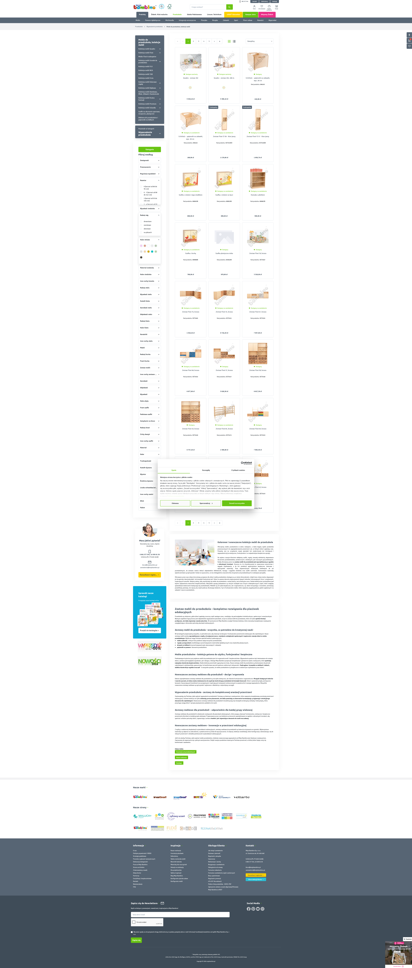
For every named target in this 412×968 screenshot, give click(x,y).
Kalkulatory (264, 1)
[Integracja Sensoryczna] (159, 816)
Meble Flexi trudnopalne (147, 57)
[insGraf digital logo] (181, 796)
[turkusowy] (152, 252)
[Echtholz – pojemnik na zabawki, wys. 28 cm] (257, 61)
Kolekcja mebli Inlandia (147, 108)
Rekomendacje (137, 884)
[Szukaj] (229, 7)
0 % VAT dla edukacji (215, 881)
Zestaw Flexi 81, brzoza (224, 429)
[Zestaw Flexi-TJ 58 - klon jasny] (224, 119)
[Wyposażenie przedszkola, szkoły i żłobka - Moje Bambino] (144, 6)
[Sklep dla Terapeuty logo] (221, 796)
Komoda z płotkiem (258, 195)
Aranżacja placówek (177, 853)
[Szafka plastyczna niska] (224, 236)
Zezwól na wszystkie (237, 503)
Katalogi (274, 1)
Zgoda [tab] (173, 470)
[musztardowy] (148, 252)
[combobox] (211, 7)
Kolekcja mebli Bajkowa (147, 88)
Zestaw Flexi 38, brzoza (257, 370)
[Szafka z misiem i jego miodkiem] (190, 178)
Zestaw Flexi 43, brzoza (257, 487)
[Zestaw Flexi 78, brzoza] (257, 236)
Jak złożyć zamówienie (215, 851)
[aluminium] (141, 252)
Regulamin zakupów (214, 856)
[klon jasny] (190, 87)
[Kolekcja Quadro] (157, 828)
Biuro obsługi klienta (255, 879)
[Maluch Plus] (142, 816)
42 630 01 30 (155, 554)
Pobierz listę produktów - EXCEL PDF (219, 884)
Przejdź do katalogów (149, 630)
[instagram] (262, 909)
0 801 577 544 (145, 554)
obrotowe (147, 229)
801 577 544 (245, 1)
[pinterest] (253, 909)
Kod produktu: (255, 84)
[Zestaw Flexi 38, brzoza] (257, 353)
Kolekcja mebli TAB (145, 74)
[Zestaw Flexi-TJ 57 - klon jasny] (257, 119)
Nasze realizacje (181, 757)
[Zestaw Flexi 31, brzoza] (224, 295)
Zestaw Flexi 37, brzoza (224, 370)
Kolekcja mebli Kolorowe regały (147, 83)
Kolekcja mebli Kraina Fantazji (146, 99)
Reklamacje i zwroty (214, 862)
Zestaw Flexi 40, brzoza (190, 429)
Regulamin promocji (214, 878)
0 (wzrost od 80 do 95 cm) (150, 187)
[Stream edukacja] (213, 816)
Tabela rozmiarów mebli (178, 859)
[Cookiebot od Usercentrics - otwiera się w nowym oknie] (242, 463)
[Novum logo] (201, 796)
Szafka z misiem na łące (224, 195)
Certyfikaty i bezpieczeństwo (142, 878)
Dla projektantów (176, 870)
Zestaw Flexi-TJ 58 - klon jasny (224, 136)
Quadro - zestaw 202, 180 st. (224, 78)
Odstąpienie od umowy (215, 867)
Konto (254, 8)
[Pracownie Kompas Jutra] (197, 816)
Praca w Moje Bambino (140, 864)
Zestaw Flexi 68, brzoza (190, 370)
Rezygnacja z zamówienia (216, 864)
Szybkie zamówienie (269, 9)
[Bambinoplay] (241, 816)
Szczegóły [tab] (206, 470)
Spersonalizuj (205, 503)
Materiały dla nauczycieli (179, 864)
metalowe (147, 225)
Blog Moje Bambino (177, 876)
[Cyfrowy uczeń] (176, 816)
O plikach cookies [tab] (238, 470)
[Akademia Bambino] (256, 816)
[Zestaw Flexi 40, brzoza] (190, 412)
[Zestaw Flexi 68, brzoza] (190, 353)
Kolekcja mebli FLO (145, 66)
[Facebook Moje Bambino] (249, 909)
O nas (135, 851)
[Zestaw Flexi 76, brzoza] (190, 295)
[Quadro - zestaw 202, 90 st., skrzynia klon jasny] (190, 61)
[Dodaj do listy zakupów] (200, 52)
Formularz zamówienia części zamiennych (221, 873)
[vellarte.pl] (241, 796)
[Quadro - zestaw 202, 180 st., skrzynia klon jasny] (224, 61)
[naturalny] (145, 252)
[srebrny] (152, 247)
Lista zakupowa (261, 8)
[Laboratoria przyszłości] (227, 816)
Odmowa (175, 503)
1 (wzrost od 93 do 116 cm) (150, 199)
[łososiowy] (145, 247)
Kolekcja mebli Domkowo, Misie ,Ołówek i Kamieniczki (148, 93)
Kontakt (254, 1)
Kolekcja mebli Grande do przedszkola (147, 61)
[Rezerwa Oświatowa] (212, 828)
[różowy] (141, 247)
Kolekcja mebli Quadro (146, 49)
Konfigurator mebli (177, 881)
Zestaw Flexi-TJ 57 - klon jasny (258, 136)
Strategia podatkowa (139, 856)
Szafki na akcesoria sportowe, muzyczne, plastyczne (149, 113)
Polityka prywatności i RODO (142, 853)
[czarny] (141, 258)
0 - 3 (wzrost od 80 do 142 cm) (150, 193)
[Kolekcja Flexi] (172, 828)
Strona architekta (138, 867)
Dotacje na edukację (177, 867)
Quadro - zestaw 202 (190, 78)
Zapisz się (136, 940)
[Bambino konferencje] (140, 828)
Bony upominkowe (214, 876)
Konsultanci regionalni (149, 575)
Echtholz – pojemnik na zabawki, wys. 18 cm (191, 137)
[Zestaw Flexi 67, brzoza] (257, 295)
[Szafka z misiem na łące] (224, 178)
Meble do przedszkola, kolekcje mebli (149, 42)
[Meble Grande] (188, 828)
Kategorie (150, 149)
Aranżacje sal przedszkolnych (185, 752)
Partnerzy (136, 876)
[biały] (148, 247)
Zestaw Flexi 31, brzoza (224, 312)
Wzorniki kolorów (176, 862)
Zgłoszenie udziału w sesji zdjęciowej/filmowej (223, 887)
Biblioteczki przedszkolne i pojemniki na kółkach (148, 119)
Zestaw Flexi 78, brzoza (257, 253)
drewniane (147, 221)
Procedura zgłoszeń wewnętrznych (144, 859)
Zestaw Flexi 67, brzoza (257, 312)
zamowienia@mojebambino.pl (149, 567)
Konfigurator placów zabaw (179, 878)
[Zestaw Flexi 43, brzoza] (257, 470)
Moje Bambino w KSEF (215, 890)
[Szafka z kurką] (190, 236)
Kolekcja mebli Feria (145, 78)
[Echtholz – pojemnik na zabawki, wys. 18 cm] (190, 119)
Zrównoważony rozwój (140, 870)
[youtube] (258, 909)
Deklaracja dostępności (140, 862)
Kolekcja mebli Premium (147, 104)
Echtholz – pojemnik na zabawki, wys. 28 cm (258, 79)
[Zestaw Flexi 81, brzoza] (224, 412)
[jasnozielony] (156, 252)
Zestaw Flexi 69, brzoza (257, 429)
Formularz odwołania (215, 870)
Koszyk (276, 8)
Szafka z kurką (190, 253)
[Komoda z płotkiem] (257, 178)
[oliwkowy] (156, 247)
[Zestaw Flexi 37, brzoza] (224, 353)
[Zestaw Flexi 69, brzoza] (257, 412)
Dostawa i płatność (214, 853)
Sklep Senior (137, 873)
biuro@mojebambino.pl (149, 565)
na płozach (148, 232)
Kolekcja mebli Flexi (145, 53)
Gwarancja (211, 859)
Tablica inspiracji (176, 873)
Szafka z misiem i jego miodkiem (190, 195)
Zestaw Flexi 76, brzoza (190, 312)
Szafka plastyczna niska (224, 253)
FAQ (134, 887)
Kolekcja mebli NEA (145, 70)
